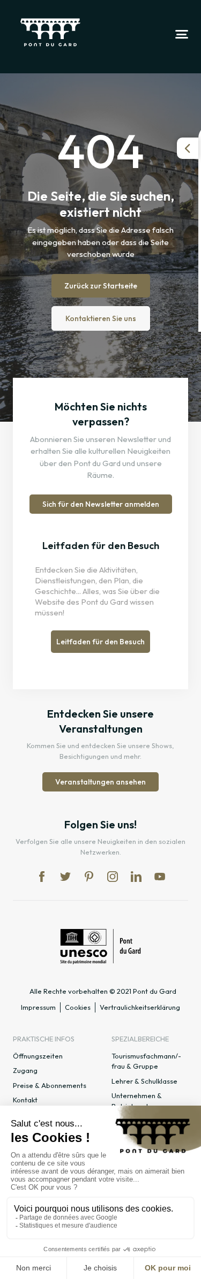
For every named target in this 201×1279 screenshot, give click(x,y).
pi (89, 876)
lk (136, 876)
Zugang (25, 1070)
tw (65, 876)
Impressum (38, 1007)
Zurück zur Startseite (100, 286)
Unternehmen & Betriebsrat (136, 1100)
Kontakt (25, 1099)
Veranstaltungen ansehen (100, 782)
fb (41, 876)
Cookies (78, 1007)
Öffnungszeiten (38, 1056)
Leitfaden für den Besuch (100, 641)
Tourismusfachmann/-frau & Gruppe (146, 1061)
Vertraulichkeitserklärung (140, 1007)
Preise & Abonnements (49, 1085)
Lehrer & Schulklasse (144, 1081)
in (112, 876)
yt (159, 876)
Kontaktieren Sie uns (100, 318)
